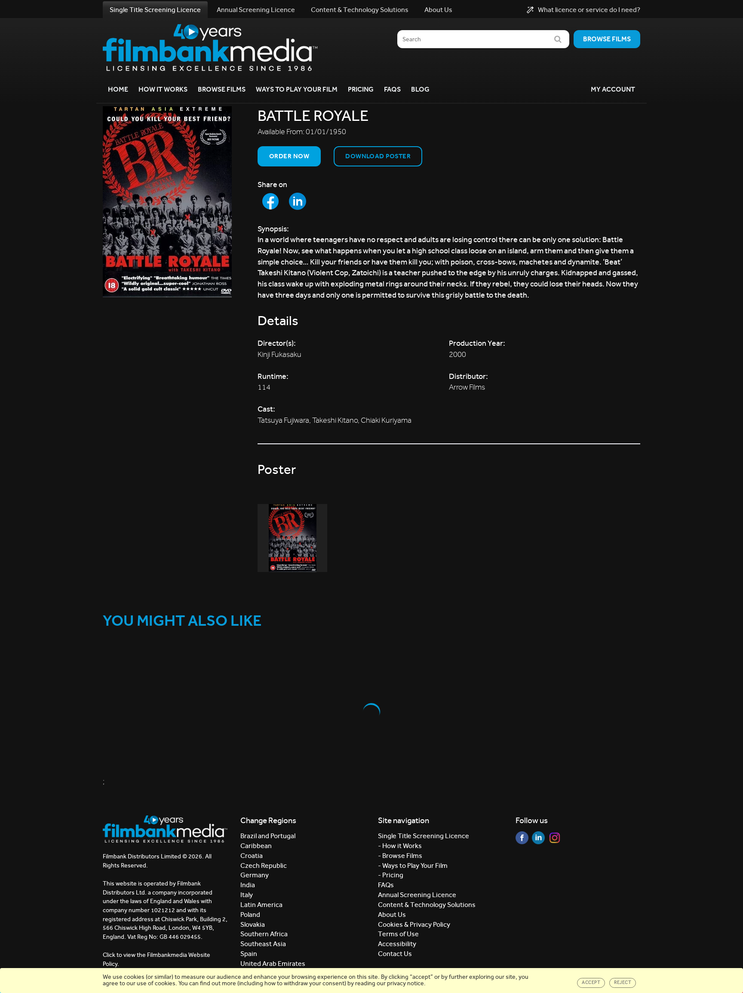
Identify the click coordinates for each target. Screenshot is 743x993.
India (247, 885)
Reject (622, 982)
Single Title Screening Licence (155, 10)
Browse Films (222, 89)
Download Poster (378, 156)
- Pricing (390, 875)
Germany (254, 875)
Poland (250, 914)
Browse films (607, 39)
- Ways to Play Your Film (413, 865)
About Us (438, 10)
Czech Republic (263, 865)
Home (118, 89)
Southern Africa (264, 934)
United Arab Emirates (272, 963)
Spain (248, 954)
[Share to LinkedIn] (297, 201)
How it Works (162, 89)
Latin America (261, 905)
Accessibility (397, 944)
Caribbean (256, 846)
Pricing (361, 89)
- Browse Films (400, 856)
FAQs (392, 89)
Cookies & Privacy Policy (414, 924)
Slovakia (252, 924)
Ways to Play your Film (297, 89)
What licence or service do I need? (589, 9)
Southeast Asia (263, 944)
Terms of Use (398, 934)
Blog (420, 89)
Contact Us (395, 954)
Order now (289, 156)
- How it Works (400, 846)
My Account (613, 89)
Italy (246, 895)
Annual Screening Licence (256, 10)
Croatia (251, 856)
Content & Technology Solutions (359, 10)
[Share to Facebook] (270, 201)
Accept (591, 982)
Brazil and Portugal (267, 836)
